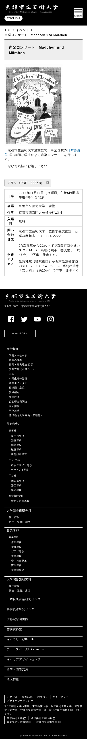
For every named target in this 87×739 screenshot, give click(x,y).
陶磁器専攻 (17, 480)
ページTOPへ (20, 333)
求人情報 (14, 406)
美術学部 (13, 424)
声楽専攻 (16, 565)
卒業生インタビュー (21, 383)
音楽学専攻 (17, 570)
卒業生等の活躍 (18, 378)
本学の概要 (15, 360)
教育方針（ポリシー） (22, 369)
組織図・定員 (17, 387)
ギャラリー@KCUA (20, 639)
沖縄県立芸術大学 (46, 722)
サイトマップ (60, 697)
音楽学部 (13, 530)
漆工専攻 (16, 485)
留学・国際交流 (17, 669)
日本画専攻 (17, 435)
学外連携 (14, 410)
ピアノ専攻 (17, 551)
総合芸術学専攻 (20, 501)
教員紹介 (14, 392)
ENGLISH (13, 18)
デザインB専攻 (20, 469)
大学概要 (13, 349)
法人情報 (13, 679)
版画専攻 (16, 449)
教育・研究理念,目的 (21, 364)
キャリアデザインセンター (25, 659)
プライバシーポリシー (20, 700)
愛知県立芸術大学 (17, 722)
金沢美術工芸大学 (41, 718)
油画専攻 (16, 440)
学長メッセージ (18, 355)
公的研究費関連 (18, 401)
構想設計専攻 (19, 454)
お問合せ (42, 697)
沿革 (11, 373)
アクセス (12, 697)
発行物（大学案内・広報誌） (26, 415)
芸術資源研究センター (22, 609)
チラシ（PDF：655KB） (25, 183)
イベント (22, 30)
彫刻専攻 (16, 444)
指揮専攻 (16, 547)
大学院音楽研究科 (19, 579)
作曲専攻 (16, 542)
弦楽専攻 (16, 556)
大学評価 (14, 397)
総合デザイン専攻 (21, 465)
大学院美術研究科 (19, 510)
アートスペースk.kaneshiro (26, 649)
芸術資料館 (14, 629)
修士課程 (14, 517)
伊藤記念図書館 (17, 619)
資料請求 (27, 697)
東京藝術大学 (15, 718)
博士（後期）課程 (19, 521)
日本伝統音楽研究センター (25, 599)
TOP (7, 30)
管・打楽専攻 (19, 560)
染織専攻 (16, 490)
